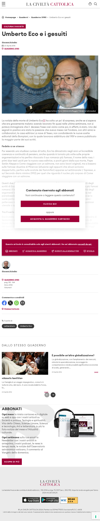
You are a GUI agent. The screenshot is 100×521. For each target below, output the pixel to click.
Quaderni (23, 17)
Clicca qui (50, 204)
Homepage (10, 17)
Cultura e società (14, 26)
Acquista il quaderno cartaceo (50, 219)
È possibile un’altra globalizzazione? (73, 355)
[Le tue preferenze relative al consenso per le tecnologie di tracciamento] (95, 516)
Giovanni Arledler (9, 42)
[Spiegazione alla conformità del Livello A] (69, 500)
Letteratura (9, 326)
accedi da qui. (85, 244)
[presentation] (47, 394)
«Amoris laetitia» (12, 378)
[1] (44, 120)
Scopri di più (12, 461)
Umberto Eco (26, 326)
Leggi (46, 392)
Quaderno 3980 (38, 17)
